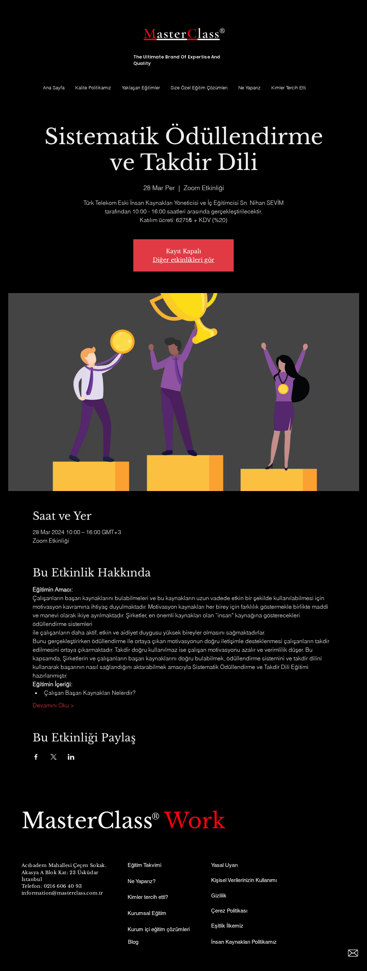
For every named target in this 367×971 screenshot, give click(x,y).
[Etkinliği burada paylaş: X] (53, 757)
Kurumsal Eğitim (147, 913)
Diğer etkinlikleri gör (183, 259)
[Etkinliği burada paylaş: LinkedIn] (71, 757)
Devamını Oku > (53, 705)
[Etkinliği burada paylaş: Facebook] (36, 757)
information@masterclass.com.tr (62, 893)
